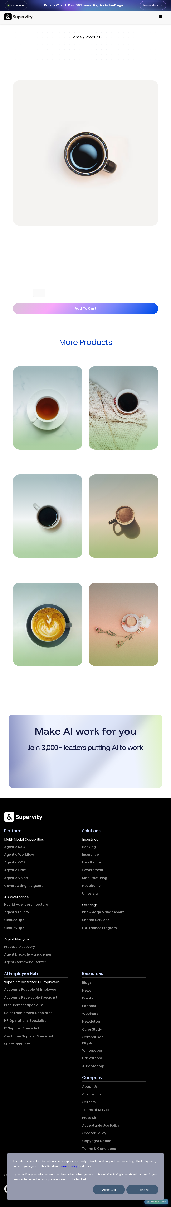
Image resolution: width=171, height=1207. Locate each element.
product (93, 37)
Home (76, 37)
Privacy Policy (68, 1166)
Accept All (109, 1189)
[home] (18, 16)
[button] (160, 16)
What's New (158, 1201)
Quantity (21, 293)
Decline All (142, 1189)
